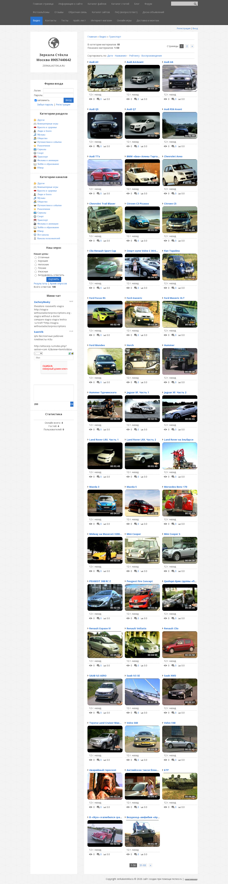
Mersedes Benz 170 (175, 486)
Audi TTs (94, 156)
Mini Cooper (134, 534)
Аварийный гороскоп (102, 770)
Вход (195, 28)
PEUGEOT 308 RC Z (100, 581)
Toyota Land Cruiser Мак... (105, 722)
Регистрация (183, 28)
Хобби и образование (48, 164)
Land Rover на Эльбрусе (178, 439)
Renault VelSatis (136, 628)
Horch (130, 345)
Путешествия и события (49, 142)
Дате (110, 55)
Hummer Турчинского (103, 392)
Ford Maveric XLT (174, 298)
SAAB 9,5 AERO (97, 675)
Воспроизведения (151, 55)
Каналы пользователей (48, 238)
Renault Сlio (171, 628)
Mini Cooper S (172, 534)
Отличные (43, 257)
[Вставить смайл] (72, 353)
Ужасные (43, 271)
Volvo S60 (132, 722)
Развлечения (43, 145)
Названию (120, 55)
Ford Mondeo (97, 345)
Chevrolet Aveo (173, 156)
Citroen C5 (170, 203)
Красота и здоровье (47, 127)
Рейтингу (134, 55)
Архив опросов (58, 283)
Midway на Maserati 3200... (105, 534)
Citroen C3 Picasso (138, 203)
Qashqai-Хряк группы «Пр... (181, 581)
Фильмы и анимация (47, 160)
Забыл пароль (45, 104)
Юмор (40, 167)
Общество (42, 138)
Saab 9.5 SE (133, 675)
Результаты (40, 283)
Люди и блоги (44, 131)
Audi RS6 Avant (173, 109)
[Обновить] (69, 353)
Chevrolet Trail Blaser (102, 203)
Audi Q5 (93, 109)
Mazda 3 (94, 486)
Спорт (40, 153)
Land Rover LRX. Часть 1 (104, 439)
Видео (102, 36)
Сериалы (41, 149)
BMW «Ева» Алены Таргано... (145, 156)
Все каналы (43, 235)
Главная (92, 36)
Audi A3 (93, 62)
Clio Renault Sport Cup (102, 250)
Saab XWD (170, 675)
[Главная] (53, 47)
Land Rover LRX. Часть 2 (141, 439)
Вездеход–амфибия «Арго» (144, 817)
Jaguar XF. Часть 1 (138, 392)
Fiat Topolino (172, 250)
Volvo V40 (169, 722)
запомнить (43, 100)
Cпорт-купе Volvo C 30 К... (142, 250)
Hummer (169, 345)
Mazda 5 (132, 486)
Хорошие (43, 261)
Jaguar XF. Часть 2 (175, 392)
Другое (41, 120)
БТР (166, 770)
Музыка (41, 134)
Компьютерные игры (47, 123)
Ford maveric (134, 298)
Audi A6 (168, 62)
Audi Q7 (131, 109)
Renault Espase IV (100, 628)
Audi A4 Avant (135, 62)
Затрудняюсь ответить (51, 275)
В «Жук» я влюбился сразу (106, 817)
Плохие (42, 268)
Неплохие (43, 264)
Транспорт (115, 36)
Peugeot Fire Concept (140, 581)
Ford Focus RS (97, 298)
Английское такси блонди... (144, 770)
